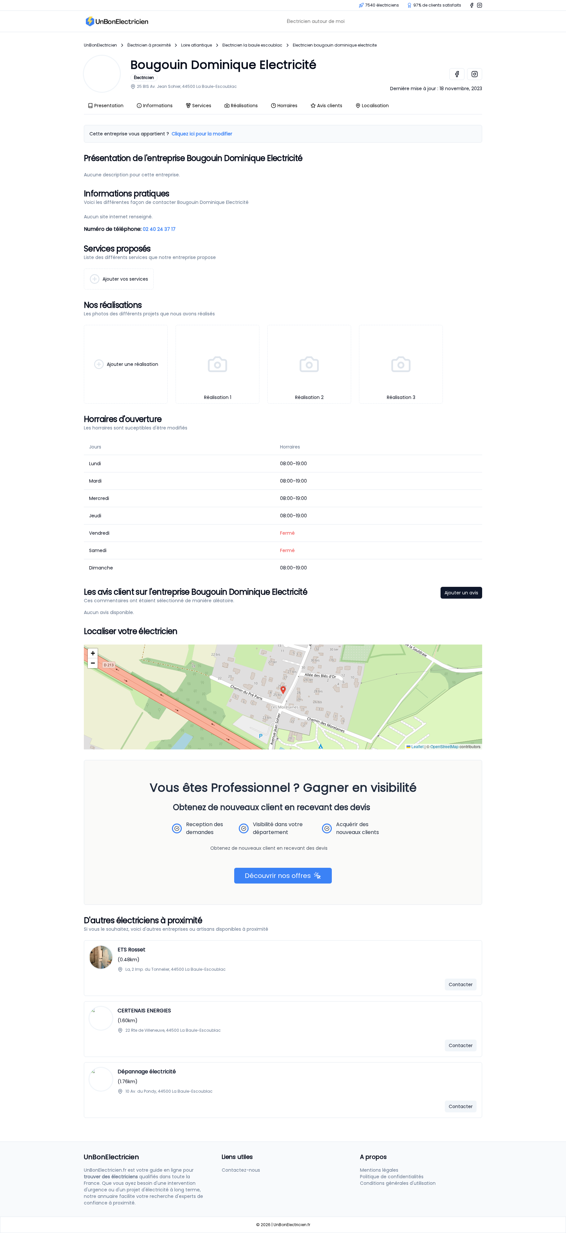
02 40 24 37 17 (159, 229)
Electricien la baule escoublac (252, 45)
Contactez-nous (241, 1170)
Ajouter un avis (461, 592)
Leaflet (417, 746)
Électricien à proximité (149, 45)
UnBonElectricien (100, 45)
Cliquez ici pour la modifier (202, 133)
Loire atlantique (196, 45)
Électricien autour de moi (316, 21)
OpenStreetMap (444, 746)
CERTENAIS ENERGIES (144, 1010)
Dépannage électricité (147, 1071)
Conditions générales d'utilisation (398, 1183)
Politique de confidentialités (392, 1176)
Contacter (461, 984)
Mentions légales (379, 1170)
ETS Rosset (131, 949)
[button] (283, 690)
